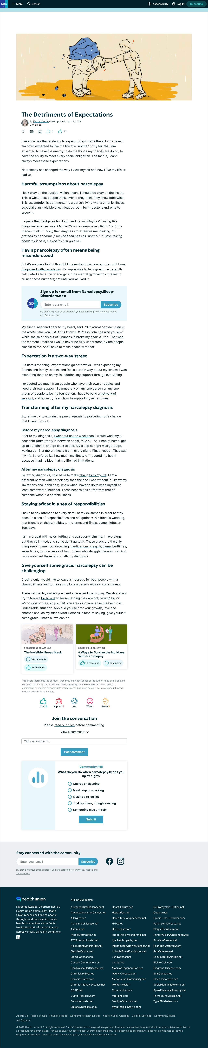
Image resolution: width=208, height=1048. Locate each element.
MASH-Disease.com (124, 973)
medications (80, 546)
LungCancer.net (121, 956)
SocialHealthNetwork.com (169, 984)
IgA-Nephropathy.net (125, 940)
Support (58, 703)
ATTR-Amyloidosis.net (84, 940)
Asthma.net (77, 929)
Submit (91, 819)
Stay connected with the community (48, 853)
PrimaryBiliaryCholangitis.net (171, 934)
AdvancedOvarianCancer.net (88, 912)
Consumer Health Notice (85, 1015)
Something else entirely (90, 809)
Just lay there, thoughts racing (94, 803)
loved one (48, 598)
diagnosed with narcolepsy (41, 269)
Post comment (74, 752)
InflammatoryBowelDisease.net (131, 945)
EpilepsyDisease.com (84, 1006)
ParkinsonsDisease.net (167, 923)
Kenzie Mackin (41, 121)
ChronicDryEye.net (82, 973)
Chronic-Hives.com (82, 979)
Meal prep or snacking (88, 790)
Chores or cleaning (86, 783)
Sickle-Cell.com (163, 962)
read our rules (64, 725)
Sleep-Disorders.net (165, 979)
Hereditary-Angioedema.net (129, 918)
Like (42, 703)
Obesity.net (160, 912)
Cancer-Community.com (85, 962)
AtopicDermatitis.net (83, 934)
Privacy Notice (109, 311)
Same (104, 703)
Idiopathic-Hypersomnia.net (129, 934)
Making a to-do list (86, 796)
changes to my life (92, 475)
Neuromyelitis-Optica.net (168, 907)
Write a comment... (37, 741)
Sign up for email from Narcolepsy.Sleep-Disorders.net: (77, 294)
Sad (72, 703)
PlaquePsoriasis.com (166, 929)
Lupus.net (118, 962)
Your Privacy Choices (116, 1015)
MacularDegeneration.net (127, 968)
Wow (89, 703)
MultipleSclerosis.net (124, 1001)
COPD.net (77, 990)
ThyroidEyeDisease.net (167, 995)
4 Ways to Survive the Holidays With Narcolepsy (101, 654)
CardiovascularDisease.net (87, 968)
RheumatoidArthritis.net (167, 956)
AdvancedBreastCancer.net (87, 907)
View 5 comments (73, 731)
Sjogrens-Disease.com (167, 968)
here (52, 691)
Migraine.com (120, 995)
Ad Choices (23, 1020)
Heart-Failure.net (122, 907)
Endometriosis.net (82, 1001)
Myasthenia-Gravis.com (126, 1006)
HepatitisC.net (121, 912)
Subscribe (196, 4)
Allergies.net (78, 918)
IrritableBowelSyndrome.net (129, 951)
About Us (22, 1015)
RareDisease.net (163, 951)
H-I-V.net (117, 923)
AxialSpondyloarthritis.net (87, 945)
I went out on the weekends (74, 436)
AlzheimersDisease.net (84, 923)
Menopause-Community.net (129, 979)
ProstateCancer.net (165, 940)
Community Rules (165, 1015)
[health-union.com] (31, 899)
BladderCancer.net (82, 951)
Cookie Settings (141, 1015)
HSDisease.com (121, 929)
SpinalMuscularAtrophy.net (169, 990)
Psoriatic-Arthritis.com (167, 945)
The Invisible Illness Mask (43, 652)
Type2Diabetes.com (165, 1001)
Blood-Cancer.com (82, 956)
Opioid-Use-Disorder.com (169, 918)
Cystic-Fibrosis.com (83, 995)
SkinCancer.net (162, 973)
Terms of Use (52, 315)
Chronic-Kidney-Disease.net (88, 984)
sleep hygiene (100, 546)
